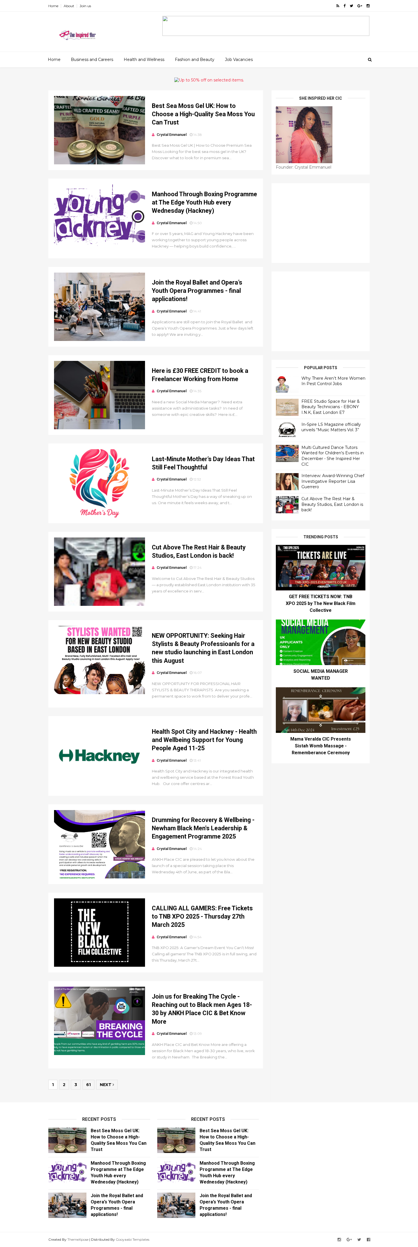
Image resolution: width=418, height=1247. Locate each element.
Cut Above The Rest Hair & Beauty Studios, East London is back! (332, 504)
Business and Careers (92, 59)
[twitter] (351, 6)
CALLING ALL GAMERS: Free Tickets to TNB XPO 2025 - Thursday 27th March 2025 (202, 917)
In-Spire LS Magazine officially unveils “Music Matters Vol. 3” (331, 427)
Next (106, 1084)
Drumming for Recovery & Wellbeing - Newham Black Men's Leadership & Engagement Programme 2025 (203, 828)
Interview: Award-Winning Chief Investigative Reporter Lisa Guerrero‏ (332, 481)
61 (88, 1084)
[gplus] (359, 6)
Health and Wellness (144, 59)
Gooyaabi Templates (132, 1239)
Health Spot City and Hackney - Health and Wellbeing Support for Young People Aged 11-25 (204, 740)
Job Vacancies (239, 59)
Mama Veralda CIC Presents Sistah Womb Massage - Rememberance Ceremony (320, 745)
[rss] (337, 6)
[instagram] (368, 6)
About (69, 6)
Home (53, 6)
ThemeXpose (77, 1239)
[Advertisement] (320, 223)
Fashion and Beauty (194, 59)
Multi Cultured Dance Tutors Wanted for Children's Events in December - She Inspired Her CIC (332, 456)
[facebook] (344, 6)
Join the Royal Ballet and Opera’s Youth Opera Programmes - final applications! (197, 291)
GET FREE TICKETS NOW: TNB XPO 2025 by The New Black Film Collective (320, 603)
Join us (85, 6)
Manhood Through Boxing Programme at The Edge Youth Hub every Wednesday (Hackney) (204, 202)
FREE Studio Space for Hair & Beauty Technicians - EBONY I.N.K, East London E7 (330, 407)
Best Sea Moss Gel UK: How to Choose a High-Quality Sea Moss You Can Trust (203, 114)
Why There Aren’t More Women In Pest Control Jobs (333, 381)
